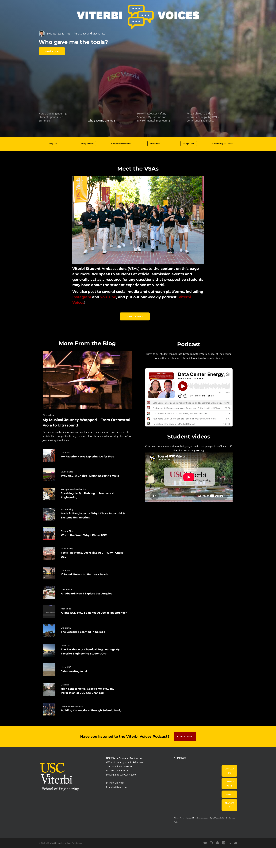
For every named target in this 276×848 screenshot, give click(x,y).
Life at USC (66, 452)
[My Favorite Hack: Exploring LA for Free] (87, 455)
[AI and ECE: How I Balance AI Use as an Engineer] (87, 611)
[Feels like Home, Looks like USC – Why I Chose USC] (87, 553)
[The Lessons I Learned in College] (87, 630)
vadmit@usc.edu (118, 787)
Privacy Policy (179, 818)
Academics (66, 608)
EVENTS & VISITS (229, 783)
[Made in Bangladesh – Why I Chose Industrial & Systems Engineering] (87, 514)
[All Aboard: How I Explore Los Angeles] (87, 592)
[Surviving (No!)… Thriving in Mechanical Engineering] (87, 494)
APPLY (229, 794)
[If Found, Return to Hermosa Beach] (87, 573)
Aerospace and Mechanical (73, 489)
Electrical (65, 684)
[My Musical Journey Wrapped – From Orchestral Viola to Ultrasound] (87, 396)
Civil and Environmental (72, 706)
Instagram (81, 297)
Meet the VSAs (138, 168)
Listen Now (185, 736)
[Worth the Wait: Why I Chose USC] (87, 533)
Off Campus (66, 589)
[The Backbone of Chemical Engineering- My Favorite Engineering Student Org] (87, 650)
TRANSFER (229, 805)
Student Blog (67, 471)
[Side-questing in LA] (87, 669)
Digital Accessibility (217, 818)
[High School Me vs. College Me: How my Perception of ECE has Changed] (87, 689)
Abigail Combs (58, 33)
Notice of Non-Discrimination (197, 818)
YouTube (108, 297)
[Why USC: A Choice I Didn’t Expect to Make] (87, 474)
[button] (53, 143)
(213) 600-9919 (116, 782)
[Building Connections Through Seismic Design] (87, 709)
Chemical (65, 645)
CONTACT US (229, 770)
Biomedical (48, 415)
